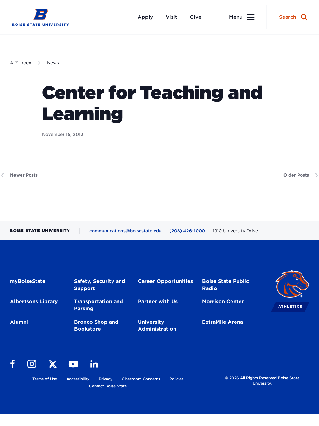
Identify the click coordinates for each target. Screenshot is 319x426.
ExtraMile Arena (222, 322)
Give (196, 17)
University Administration (157, 325)
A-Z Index (20, 62)
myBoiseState (27, 281)
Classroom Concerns (141, 378)
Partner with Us (158, 301)
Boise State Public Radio (225, 284)
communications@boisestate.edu (125, 230)
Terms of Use (44, 378)
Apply (145, 17)
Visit (171, 17)
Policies (176, 378)
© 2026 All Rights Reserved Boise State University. (262, 380)
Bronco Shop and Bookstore (96, 325)
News (53, 62)
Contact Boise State (108, 386)
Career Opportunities (165, 281)
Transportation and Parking (98, 305)
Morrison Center (223, 301)
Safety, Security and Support (99, 284)
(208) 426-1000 (187, 230)
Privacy (105, 378)
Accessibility (77, 378)
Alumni (19, 322)
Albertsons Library (34, 301)
